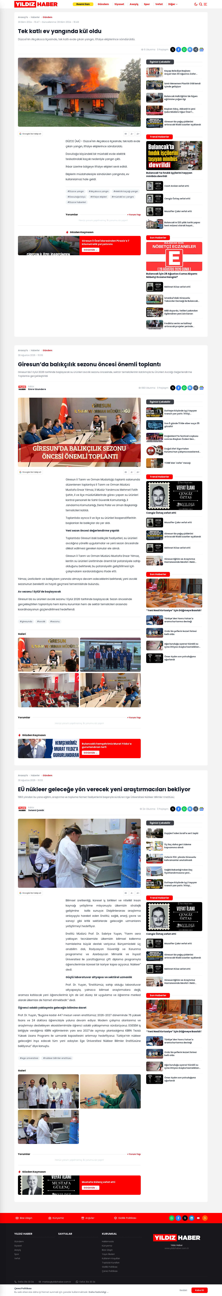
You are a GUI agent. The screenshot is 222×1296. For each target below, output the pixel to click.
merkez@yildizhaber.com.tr (56, 1281)
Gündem (103, 4)
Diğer (171, 4)
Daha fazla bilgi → (99, 1292)
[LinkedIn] (191, 1218)
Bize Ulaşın (26, 1218)
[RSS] (205, 1218)
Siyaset (119, 4)
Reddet (183, 1290)
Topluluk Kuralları (110, 1262)
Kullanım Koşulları (111, 1258)
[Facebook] (178, 1218)
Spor (147, 4)
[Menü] (206, 4)
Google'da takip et (31, 133)
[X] (185, 1218)
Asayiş (134, 4)
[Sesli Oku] (126, 133)
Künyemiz (58, 1218)
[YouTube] (198, 1218)
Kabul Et (199, 1290)
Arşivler (89, 1218)
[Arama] (201, 4)
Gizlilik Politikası (127, 1218)
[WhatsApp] (171, 1218)
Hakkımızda (108, 1241)
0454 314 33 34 (26, 1281)
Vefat (159, 4)
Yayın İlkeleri (108, 1254)
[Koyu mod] (196, 4)
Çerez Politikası (109, 1271)
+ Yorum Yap (134, 214)
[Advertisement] (40, 185)
